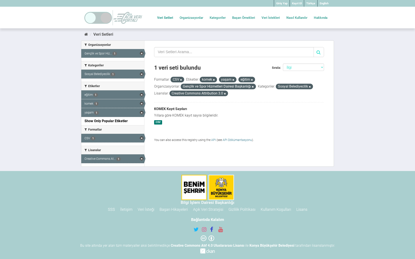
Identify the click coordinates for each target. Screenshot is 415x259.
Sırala (276, 67)
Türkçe (310, 3)
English (324, 3)
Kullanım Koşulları (276, 209)
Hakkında (320, 18)
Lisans (301, 209)
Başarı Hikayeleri (174, 209)
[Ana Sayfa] (86, 34)
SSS (111, 209)
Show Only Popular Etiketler (106, 121)
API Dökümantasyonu (237, 140)
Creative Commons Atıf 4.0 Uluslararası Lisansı (207, 245)
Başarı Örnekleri (243, 18)
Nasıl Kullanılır (296, 18)
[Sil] (181, 79)
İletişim (126, 209)
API (213, 140)
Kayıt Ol (297, 3)
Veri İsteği (146, 209)
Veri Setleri (165, 18)
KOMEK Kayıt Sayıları (170, 109)
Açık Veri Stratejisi (208, 209)
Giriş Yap (281, 3)
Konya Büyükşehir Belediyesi (271, 245)
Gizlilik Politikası (241, 209)
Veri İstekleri (271, 18)
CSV (158, 122)
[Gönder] (319, 52)
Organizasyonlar (191, 18)
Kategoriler (218, 18)
